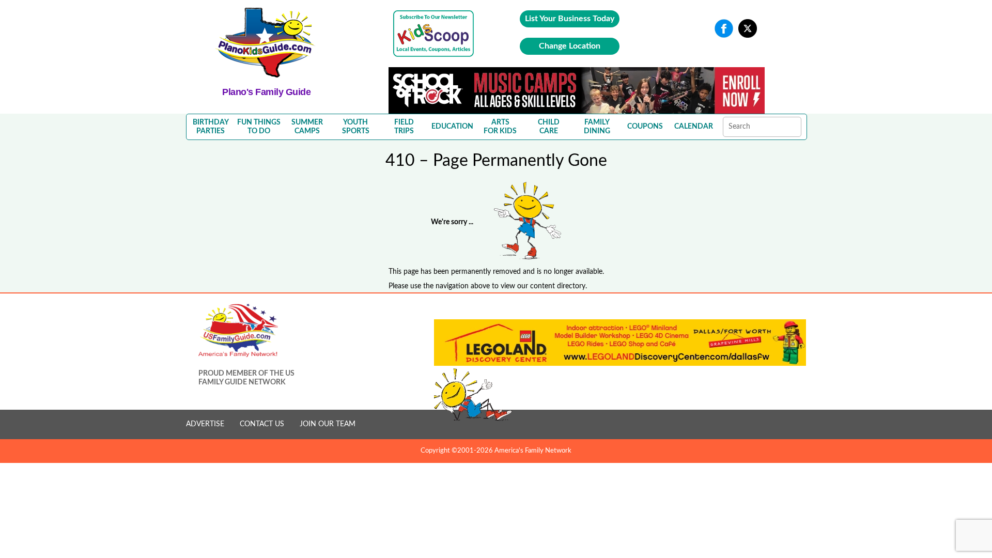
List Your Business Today (569, 18)
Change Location (569, 46)
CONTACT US (262, 424)
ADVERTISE (205, 424)
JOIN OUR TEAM (327, 424)
